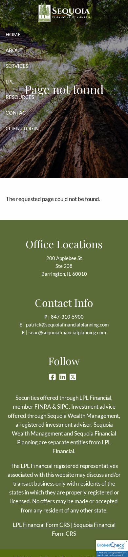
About (14, 50)
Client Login (22, 128)
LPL (10, 81)
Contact (17, 113)
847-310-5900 (67, 317)
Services (17, 66)
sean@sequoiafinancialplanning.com (67, 332)
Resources (20, 97)
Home (13, 34)
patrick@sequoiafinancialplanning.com (67, 324)
